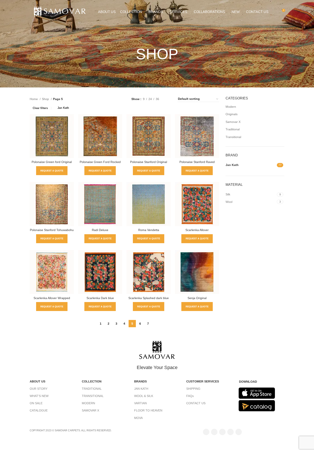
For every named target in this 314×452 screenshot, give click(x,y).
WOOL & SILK (143, 396)
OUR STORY (38, 388)
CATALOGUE (39, 410)
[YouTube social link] (230, 432)
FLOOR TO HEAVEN (148, 410)
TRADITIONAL (92, 388)
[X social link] (214, 432)
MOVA (138, 418)
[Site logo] (62, 11)
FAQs (190, 396)
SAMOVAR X (90, 410)
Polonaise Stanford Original (148, 162)
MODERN (88, 403)
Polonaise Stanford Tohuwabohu (52, 230)
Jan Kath (63, 107)
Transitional (233, 137)
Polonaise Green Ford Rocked (100, 162)
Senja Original (197, 298)
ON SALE (36, 403)
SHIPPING (193, 388)
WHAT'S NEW (39, 396)
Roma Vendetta (148, 230)
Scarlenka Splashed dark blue (148, 298)
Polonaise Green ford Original (52, 162)
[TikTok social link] (238, 432)
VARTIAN (140, 403)
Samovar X (233, 122)
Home (34, 99)
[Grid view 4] (169, 99)
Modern (231, 106)
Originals (232, 114)
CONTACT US (195, 403)
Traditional (233, 129)
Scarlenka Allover (197, 230)
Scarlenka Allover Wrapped (52, 298)
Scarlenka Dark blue (100, 298)
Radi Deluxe (100, 230)
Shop (46, 99)
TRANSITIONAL (93, 396)
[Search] (274, 12)
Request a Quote (51, 170)
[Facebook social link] (206, 432)
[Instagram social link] (222, 432)
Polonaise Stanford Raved (197, 162)
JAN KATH (141, 388)
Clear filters (40, 108)
